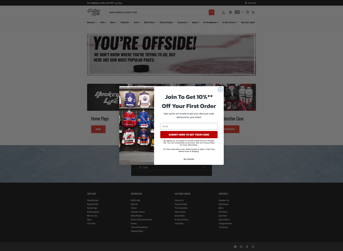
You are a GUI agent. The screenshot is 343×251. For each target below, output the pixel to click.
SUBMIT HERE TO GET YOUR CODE (189, 135)
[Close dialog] (220, 89)
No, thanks (189, 159)
